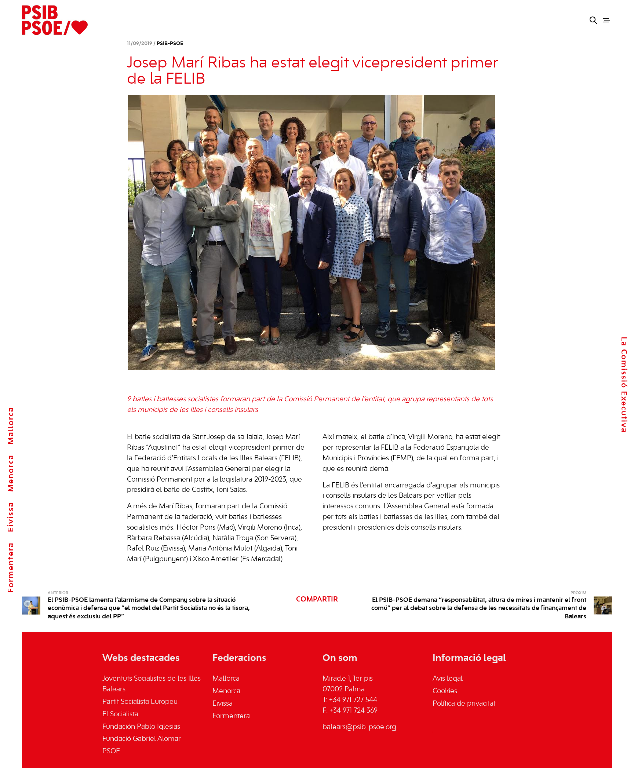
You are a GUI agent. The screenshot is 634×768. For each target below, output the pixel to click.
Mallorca (11, 426)
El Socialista (120, 714)
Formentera (11, 567)
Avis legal (448, 679)
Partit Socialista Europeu (140, 702)
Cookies (445, 691)
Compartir (317, 599)
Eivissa (11, 517)
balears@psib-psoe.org (359, 727)
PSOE (111, 751)
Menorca (11, 473)
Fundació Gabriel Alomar (141, 739)
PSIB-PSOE (170, 43)
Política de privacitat (464, 704)
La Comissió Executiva (623, 385)
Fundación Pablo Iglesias (141, 727)
